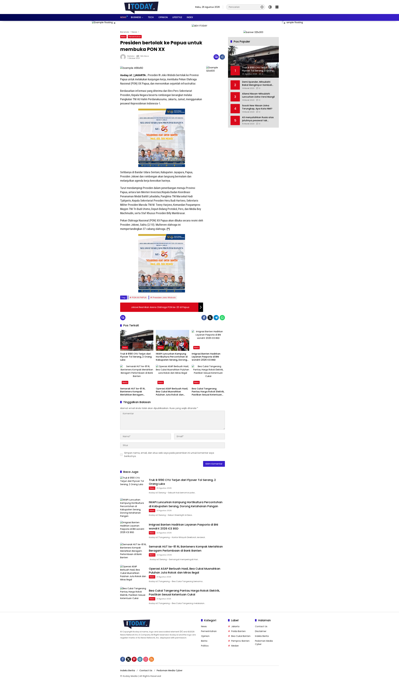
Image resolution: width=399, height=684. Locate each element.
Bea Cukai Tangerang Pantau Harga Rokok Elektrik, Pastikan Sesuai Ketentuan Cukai (208, 391)
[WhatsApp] (222, 317)
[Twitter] (210, 317)
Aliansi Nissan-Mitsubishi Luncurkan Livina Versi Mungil (258, 95)
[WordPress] (139, 659)
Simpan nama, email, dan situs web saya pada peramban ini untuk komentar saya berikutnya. (169, 454)
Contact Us (261, 626)
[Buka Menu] (277, 7)
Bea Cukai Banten (240, 636)
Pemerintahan (135, 36)
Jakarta (235, 626)
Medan (235, 645)
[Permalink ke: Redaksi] (123, 57)
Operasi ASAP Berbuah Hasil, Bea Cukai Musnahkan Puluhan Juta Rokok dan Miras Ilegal (172, 391)
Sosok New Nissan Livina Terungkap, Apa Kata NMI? (257, 107)
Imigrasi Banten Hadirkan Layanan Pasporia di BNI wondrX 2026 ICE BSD (206, 356)
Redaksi (131, 56)
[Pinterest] (134, 659)
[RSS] (151, 659)
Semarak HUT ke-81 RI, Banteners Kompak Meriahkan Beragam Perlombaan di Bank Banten (136, 391)
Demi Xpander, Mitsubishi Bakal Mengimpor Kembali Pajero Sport (257, 83)
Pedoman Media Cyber (170, 670)
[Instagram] (145, 659)
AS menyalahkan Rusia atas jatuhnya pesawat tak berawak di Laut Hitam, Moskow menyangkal (258, 119)
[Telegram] (216, 317)
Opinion (205, 636)
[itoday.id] (141, 6)
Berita (125, 382)
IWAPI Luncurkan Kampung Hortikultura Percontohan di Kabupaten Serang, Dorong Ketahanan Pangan (171, 357)
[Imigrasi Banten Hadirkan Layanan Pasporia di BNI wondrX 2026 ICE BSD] (208, 340)
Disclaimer (260, 631)
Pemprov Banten (240, 640)
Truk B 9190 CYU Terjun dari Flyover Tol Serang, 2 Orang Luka (136, 356)
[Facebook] (204, 317)
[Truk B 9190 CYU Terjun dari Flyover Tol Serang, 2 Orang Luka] (136, 340)
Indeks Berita (262, 636)
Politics (205, 645)
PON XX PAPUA (139, 297)
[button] (262, 6)
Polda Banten (238, 631)
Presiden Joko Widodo (164, 297)
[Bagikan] (222, 57)
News (123, 36)
